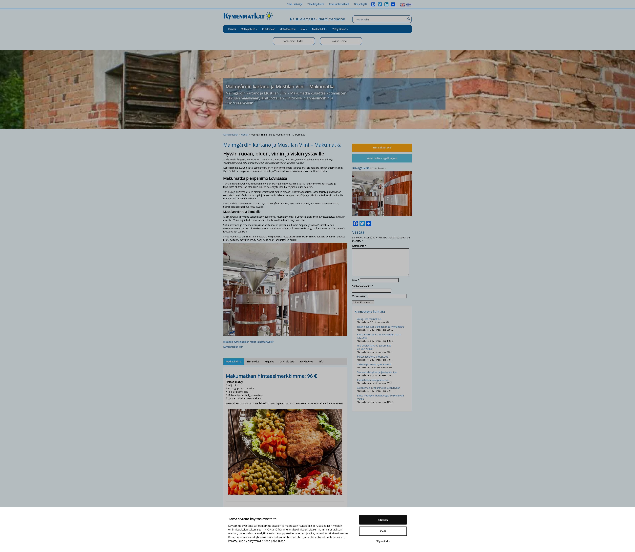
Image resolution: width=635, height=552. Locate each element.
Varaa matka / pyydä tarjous (382, 158)
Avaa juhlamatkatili (339, 4)
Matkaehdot (319, 29)
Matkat (244, 134)
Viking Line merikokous (369, 319)
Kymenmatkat (230, 134)
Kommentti (359, 245)
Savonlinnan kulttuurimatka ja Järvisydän (378, 387)
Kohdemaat (268, 29)
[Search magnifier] (408, 18)
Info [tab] (321, 361)
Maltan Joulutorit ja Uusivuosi (372, 356)
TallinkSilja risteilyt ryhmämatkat (374, 364)
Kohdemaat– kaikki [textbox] (293, 41)
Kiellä (383, 531)
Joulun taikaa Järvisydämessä (372, 380)
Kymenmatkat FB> (233, 346)
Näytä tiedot (383, 541)
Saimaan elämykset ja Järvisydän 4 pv (377, 372)
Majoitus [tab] (269, 361)
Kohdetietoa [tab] (306, 361)
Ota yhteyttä (360, 4)
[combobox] (294, 41)
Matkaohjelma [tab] (233, 361)
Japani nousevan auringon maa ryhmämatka (380, 326)
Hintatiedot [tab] (253, 361)
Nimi (355, 280)
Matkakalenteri (288, 29)
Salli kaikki (383, 520)
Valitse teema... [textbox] (340, 41)
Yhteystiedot (339, 29)
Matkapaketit (248, 29)
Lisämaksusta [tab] (287, 361)
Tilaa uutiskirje (294, 4)
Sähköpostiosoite (362, 286)
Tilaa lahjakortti (315, 4)
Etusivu (232, 29)
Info (302, 29)
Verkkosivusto (359, 296)
